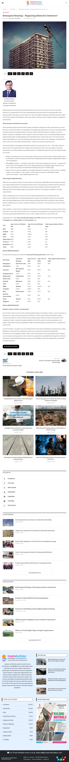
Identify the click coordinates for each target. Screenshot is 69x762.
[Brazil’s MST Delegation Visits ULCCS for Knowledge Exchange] (8, 544)
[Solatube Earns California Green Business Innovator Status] (18, 415)
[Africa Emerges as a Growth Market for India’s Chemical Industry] (50, 386)
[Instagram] (62, 757)
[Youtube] (64, 760)
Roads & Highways (18, 724)
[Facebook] (57, 757)
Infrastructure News (18, 716)
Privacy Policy (27, 759)
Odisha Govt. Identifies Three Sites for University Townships (35, 530)
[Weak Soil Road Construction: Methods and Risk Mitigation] (41, 681)
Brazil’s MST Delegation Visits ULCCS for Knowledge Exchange (35, 541)
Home (4, 9)
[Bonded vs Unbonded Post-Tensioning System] (8, 600)
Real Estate (18, 708)
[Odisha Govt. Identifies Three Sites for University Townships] (8, 533)
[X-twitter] (60, 757)
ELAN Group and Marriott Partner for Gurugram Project (33, 563)
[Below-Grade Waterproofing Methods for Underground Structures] (41, 671)
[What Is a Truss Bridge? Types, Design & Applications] (8, 633)
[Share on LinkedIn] (27, 73)
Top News (18, 704)
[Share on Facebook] (14, 73)
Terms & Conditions (37, 759)
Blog (18, 712)
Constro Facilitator (15, 18)
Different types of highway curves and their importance (35, 619)
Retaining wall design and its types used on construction (35, 587)
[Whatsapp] (61, 760)
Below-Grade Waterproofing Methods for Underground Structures (57, 670)
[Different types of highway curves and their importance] (8, 622)
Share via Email (12, 346)
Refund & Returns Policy (42, 757)
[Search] (66, 3)
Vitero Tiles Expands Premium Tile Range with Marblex (33, 552)
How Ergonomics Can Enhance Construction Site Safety (33, 520)
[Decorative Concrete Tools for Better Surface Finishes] (41, 691)
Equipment (18, 728)
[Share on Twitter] (19, 73)
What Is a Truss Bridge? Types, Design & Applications (34, 630)
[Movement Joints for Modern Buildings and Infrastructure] (18, 445)
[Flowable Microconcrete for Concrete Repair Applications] (18, 386)
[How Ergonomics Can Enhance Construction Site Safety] (8, 522)
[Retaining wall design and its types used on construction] (8, 589)
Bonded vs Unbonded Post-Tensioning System (31, 598)
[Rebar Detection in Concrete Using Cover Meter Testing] (41, 662)
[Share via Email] (31, 73)
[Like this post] (10, 73)
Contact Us (46, 759)
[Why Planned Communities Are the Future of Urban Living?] (50, 415)
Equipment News (18, 720)
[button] (38, 723)
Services (32, 757)
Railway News (18, 735)
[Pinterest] (65, 757)
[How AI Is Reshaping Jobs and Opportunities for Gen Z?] (50, 445)
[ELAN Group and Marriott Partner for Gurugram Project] (8, 565)
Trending (12, 9)
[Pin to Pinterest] (23, 73)
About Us (26, 757)
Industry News (18, 732)
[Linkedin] (58, 760)
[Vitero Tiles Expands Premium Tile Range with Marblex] (8, 555)
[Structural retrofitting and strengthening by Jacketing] (8, 611)
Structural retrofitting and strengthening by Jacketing (35, 609)
